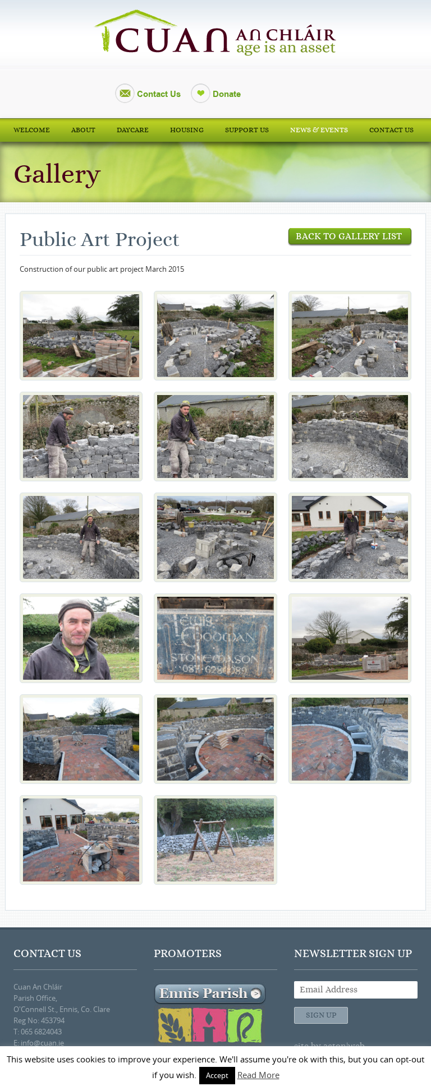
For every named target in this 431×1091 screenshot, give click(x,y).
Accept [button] (217, 1075)
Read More (258, 1075)
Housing (187, 130)
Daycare (133, 130)
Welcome (31, 130)
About (83, 130)
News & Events (319, 130)
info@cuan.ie (42, 1043)
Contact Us (159, 94)
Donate (227, 94)
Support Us (247, 130)
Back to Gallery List (350, 236)
